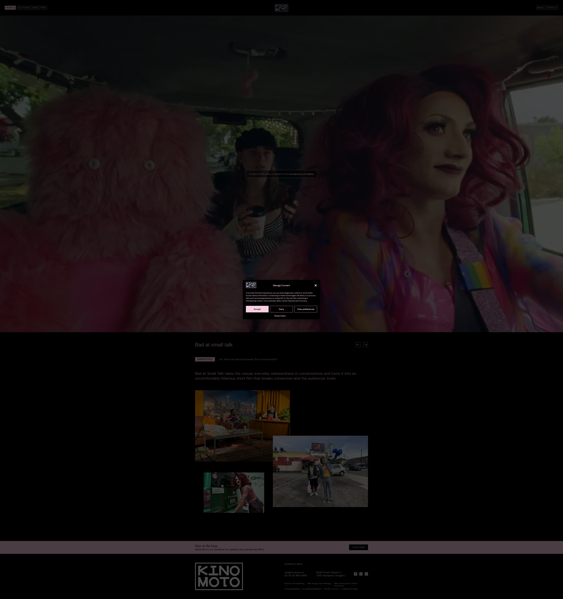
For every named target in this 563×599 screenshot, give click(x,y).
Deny (281, 309)
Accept (257, 309)
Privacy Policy (280, 315)
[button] (315, 285)
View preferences (305, 309)
